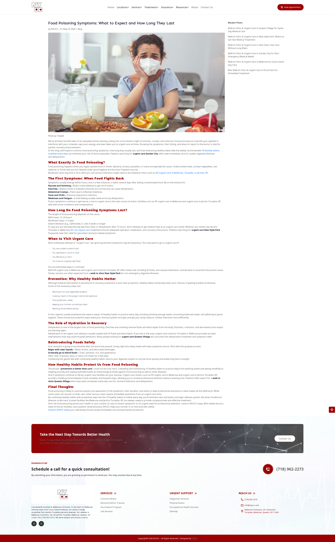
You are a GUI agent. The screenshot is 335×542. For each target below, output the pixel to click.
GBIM (194, 538)
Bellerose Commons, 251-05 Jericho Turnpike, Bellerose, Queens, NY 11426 (262, 511)
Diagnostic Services (179, 498)
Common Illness (108, 498)
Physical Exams (177, 502)
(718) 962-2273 (251, 499)
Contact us (285, 438)
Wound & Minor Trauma (112, 502)
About (194, 7)
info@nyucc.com (252, 505)
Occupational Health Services (184, 507)
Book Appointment (292, 7)
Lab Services (106, 511)
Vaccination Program (110, 507)
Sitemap (174, 511)
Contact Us (207, 7)
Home (111, 7)
